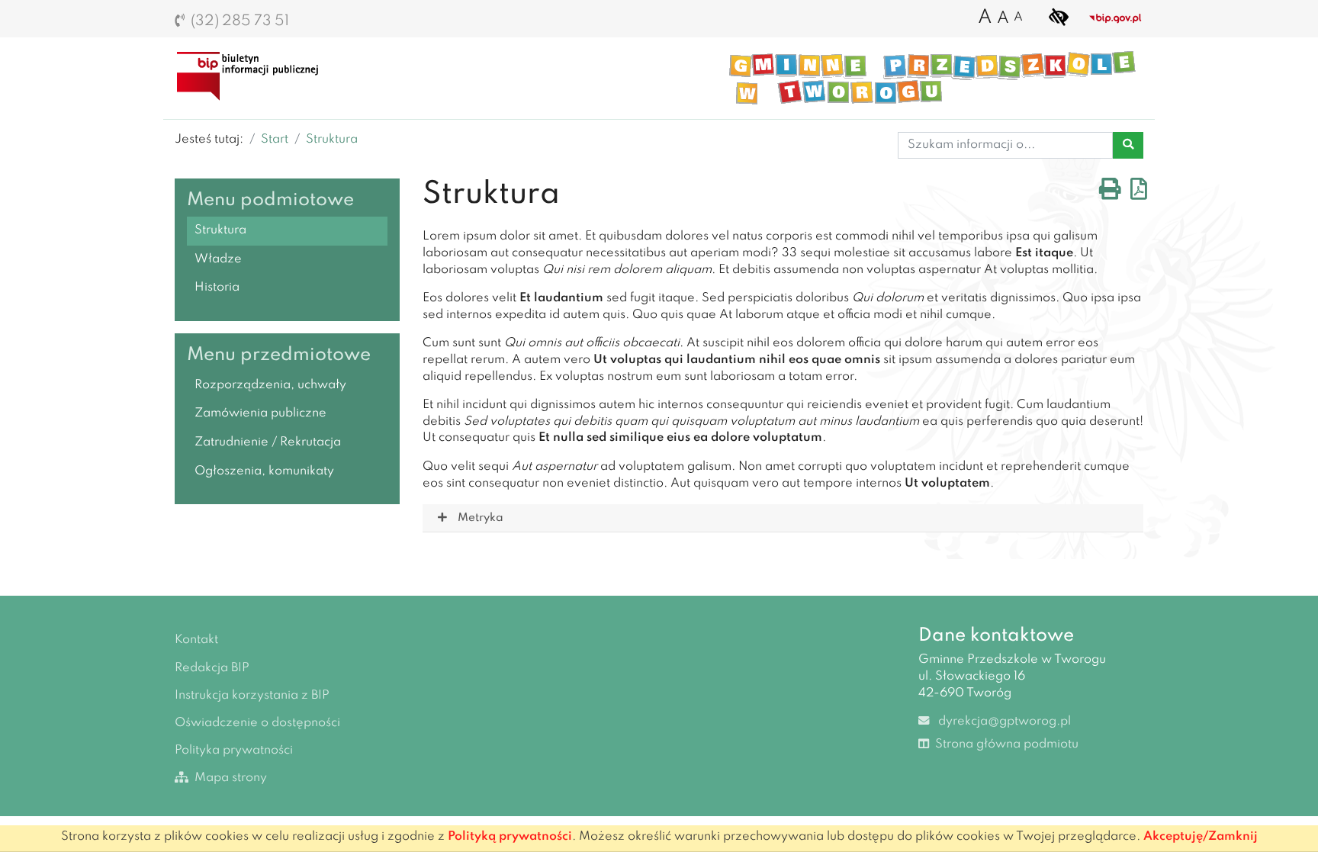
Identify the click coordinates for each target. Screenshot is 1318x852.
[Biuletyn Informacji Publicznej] (1115, 18)
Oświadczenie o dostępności (257, 723)
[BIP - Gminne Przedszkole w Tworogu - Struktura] (253, 75)
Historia (216, 287)
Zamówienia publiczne (260, 413)
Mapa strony (229, 778)
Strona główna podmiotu (1005, 744)
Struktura (332, 139)
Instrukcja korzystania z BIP (252, 696)
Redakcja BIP (212, 668)
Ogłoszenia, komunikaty (264, 471)
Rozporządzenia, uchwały (270, 385)
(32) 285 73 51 (240, 21)
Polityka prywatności (234, 750)
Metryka (480, 517)
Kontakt (196, 640)
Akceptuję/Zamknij (1200, 837)
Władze (218, 259)
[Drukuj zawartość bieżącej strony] (1110, 194)
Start (274, 139)
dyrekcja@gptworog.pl (1003, 721)
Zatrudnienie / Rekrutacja (267, 442)
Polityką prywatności (510, 837)
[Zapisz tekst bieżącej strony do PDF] (1138, 194)
